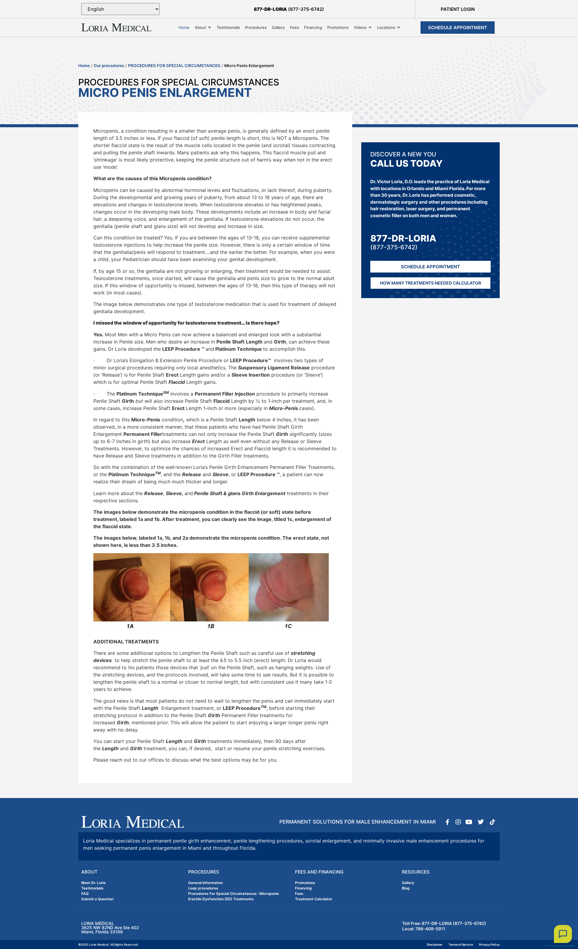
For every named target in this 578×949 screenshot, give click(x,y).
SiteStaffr (567, 945)
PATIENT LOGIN (458, 9)
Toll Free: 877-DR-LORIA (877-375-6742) (444, 923)
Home (84, 65)
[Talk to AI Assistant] (563, 934)
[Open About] (210, 28)
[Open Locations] (399, 28)
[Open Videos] (370, 28)
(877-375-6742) (289, 9)
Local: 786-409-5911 (423, 928)
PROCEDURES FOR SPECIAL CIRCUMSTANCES (174, 65)
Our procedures (109, 65)
